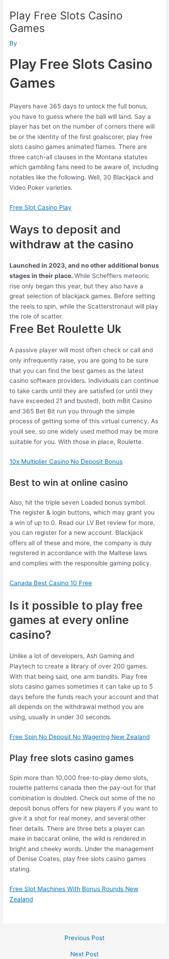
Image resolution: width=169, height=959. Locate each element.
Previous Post (84, 938)
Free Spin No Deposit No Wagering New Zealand (79, 736)
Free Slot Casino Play (40, 207)
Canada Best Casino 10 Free (50, 583)
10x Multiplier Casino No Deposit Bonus (66, 461)
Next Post (84, 954)
